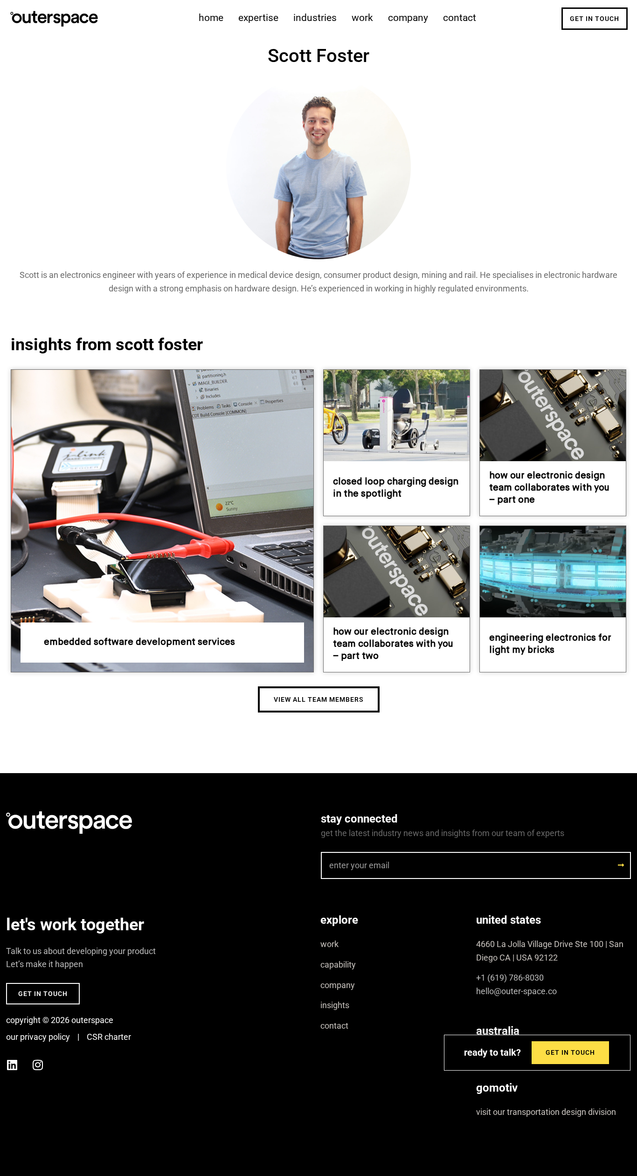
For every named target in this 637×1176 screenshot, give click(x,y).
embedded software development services (139, 642)
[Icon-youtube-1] (63, 1064)
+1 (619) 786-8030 (510, 977)
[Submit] (621, 865)
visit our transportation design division (546, 1112)
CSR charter (109, 1037)
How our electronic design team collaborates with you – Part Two (393, 644)
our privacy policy (38, 1037)
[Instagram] (37, 1064)
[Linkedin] (12, 1064)
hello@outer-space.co (516, 991)
